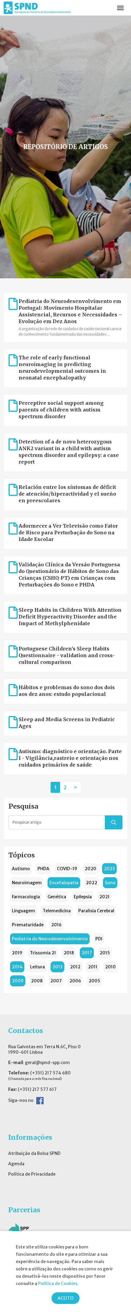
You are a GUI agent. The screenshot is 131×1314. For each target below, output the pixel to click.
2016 (56, 925)
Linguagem (23, 910)
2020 (90, 868)
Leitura (37, 967)
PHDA (43, 868)
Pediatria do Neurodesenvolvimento (50, 939)
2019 (17, 953)
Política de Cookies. (58, 1283)
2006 (75, 981)
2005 (94, 981)
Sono (110, 882)
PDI (98, 939)
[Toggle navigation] (120, 8)
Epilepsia (83, 896)
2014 (17, 967)
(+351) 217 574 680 (50, 1073)
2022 (91, 882)
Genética (57, 896)
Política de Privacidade (31, 1174)
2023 (109, 868)
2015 (105, 953)
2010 (110, 967)
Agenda (16, 1163)
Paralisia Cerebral (96, 910)
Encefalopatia (63, 882)
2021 (104, 896)
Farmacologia (26, 896)
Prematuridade (28, 925)
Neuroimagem (27, 882)
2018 (69, 953)
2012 (75, 967)
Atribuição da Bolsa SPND (34, 1153)
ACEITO (65, 1298)
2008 (37, 981)
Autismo (21, 868)
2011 (92, 967)
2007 (56, 981)
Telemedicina (57, 910)
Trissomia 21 (43, 953)
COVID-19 (67, 868)
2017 (87, 953)
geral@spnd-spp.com (47, 1062)
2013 (57, 967)
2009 (17, 981)
